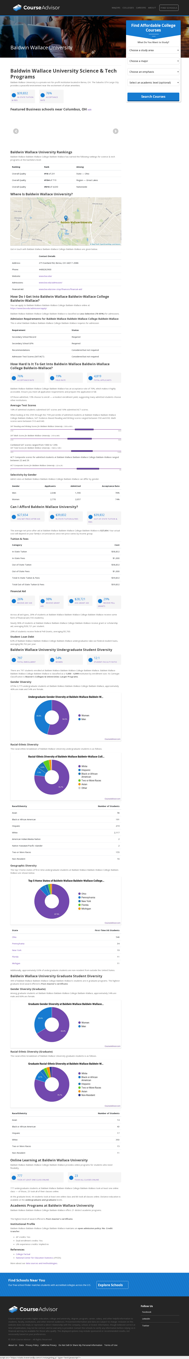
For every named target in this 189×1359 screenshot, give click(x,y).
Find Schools (169, 7)
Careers (141, 7)
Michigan (16, 963)
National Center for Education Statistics (34, 1257)
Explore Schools (110, 1285)
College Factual (23, 1254)
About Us (12, 1345)
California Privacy (49, 1345)
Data (21, 1345)
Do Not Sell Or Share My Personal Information (80, 1345)
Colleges (128, 7)
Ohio (14, 937)
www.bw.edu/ (45, 276)
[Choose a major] (153, 61)
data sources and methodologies (41, 1263)
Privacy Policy (32, 1345)
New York (16, 950)
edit (89, 109)
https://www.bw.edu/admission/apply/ (28, 308)
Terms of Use (110, 1345)
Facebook (146, 1311)
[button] (15, 131)
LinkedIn (146, 1318)
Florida (15, 956)
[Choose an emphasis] (153, 71)
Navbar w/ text (36, 7)
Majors (116, 7)
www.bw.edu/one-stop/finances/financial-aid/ (60, 289)
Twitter (145, 1325)
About (152, 7)
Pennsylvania (18, 943)
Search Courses (153, 96)
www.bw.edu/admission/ (50, 282)
